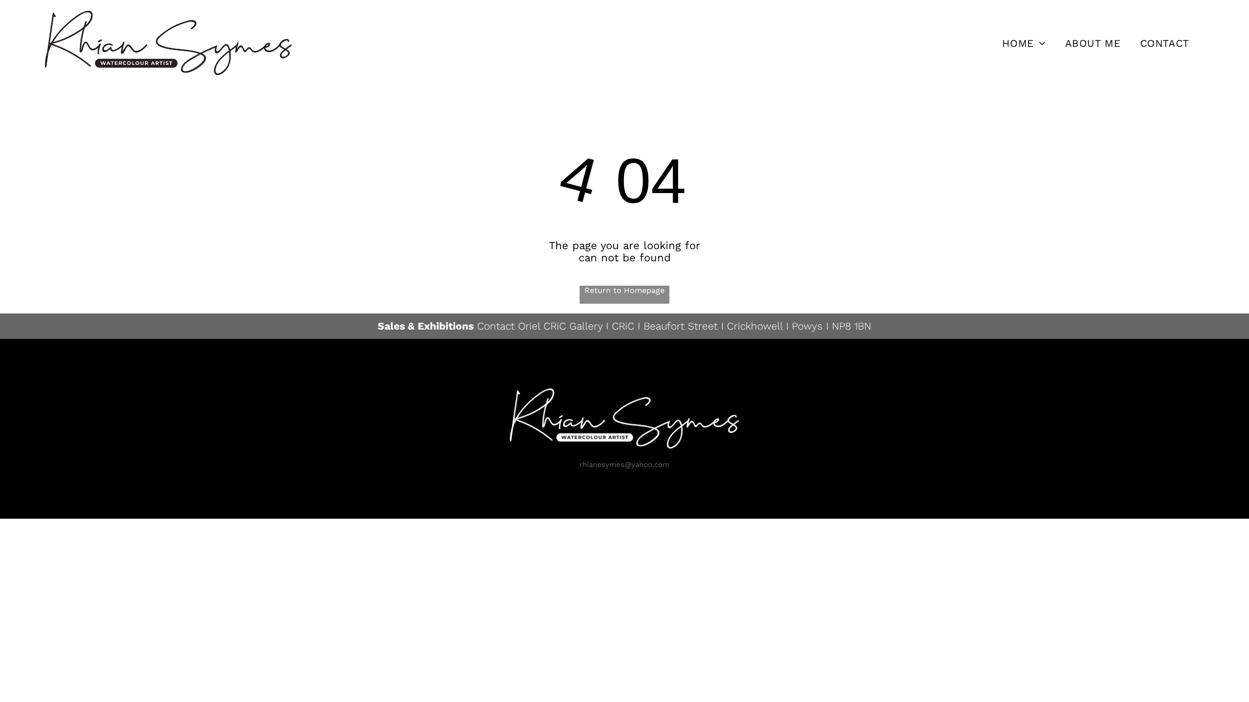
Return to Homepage (624, 290)
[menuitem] (1023, 43)
